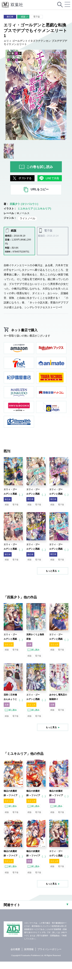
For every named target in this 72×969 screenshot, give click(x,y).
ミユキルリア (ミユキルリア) (34, 208)
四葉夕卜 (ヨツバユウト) (24, 203)
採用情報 (29, 949)
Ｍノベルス (23, 213)
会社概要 (15, 949)
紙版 (23, 16)
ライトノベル (27, 218)
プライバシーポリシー (49, 949)
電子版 (36, 16)
